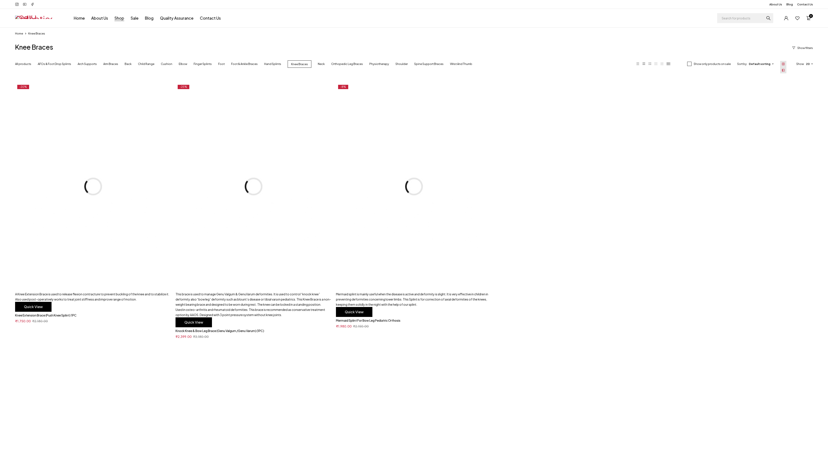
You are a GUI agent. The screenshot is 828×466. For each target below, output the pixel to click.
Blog (789, 4)
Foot (221, 64)
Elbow (183, 64)
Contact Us (805, 4)
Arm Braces (110, 64)
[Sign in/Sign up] (786, 18)
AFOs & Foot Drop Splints (54, 64)
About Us (775, 4)
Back (128, 64)
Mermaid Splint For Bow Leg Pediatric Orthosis (368, 320)
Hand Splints (272, 64)
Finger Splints (203, 64)
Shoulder (401, 64)
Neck (321, 64)
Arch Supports (87, 64)
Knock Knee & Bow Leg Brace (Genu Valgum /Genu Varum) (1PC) (220, 331)
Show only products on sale (712, 64)
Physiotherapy (379, 64)
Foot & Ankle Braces (244, 64)
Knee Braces (299, 64)
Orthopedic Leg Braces (347, 64)
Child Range (146, 64)
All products (23, 64)
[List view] (783, 70)
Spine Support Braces (429, 64)
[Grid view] (783, 64)
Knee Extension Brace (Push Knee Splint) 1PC (46, 315)
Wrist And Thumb (461, 64)
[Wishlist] (797, 18)
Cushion (166, 64)
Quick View (33, 306)
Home (19, 33)
